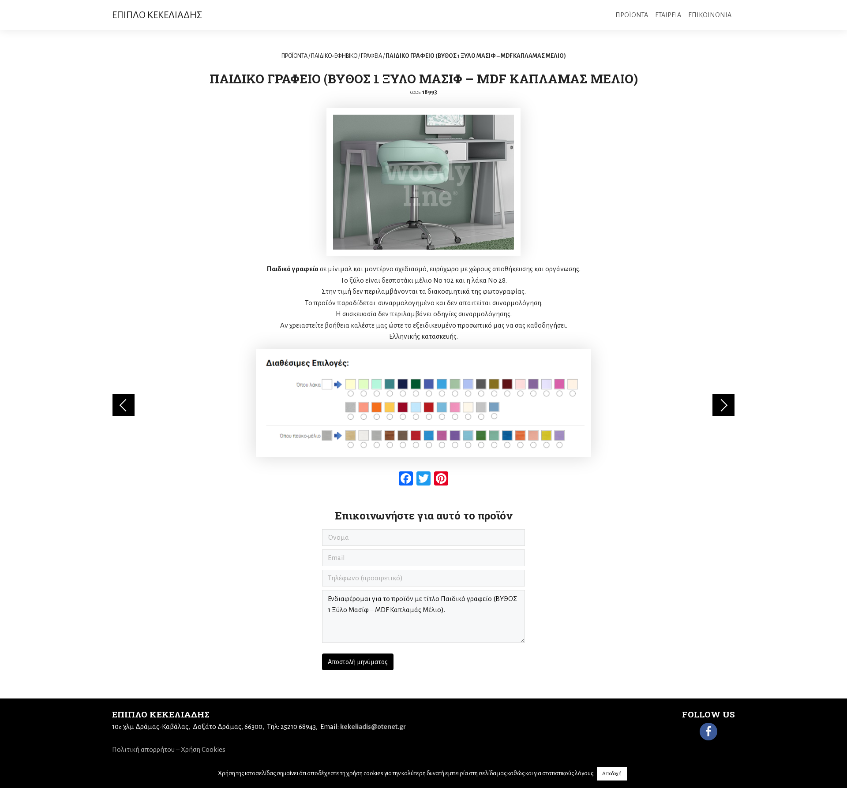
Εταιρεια (668, 15)
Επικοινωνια (709, 15)
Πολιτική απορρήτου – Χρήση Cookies (168, 749)
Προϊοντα (631, 15)
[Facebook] (708, 731)
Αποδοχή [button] (612, 774)
